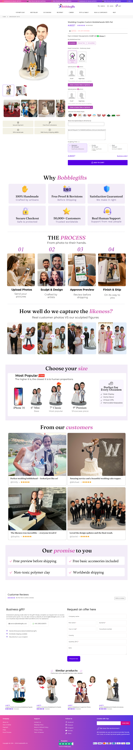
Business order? (122, 156)
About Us (5, 722)
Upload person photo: (75, 67)
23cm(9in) (91, 43)
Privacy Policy (38, 730)
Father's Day (20, 12)
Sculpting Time (79, 142)
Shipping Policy (38, 724)
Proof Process (7, 732)
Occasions (47, 12)
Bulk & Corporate (100, 12)
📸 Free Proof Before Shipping (12, 1)
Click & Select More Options (80, 85)
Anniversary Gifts (14, 16)
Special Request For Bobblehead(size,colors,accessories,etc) (87, 130)
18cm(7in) (81, 43)
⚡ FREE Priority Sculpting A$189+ (37, 1)
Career (71, 12)
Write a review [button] (119, 598)
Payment (5, 727)
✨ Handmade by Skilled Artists (62, 1)
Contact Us (37, 722)
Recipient (60, 12)
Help (114, 12)
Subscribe (125, 723)
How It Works (7, 724)
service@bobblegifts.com (18, 623)
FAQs (4, 730)
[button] (81, 25)
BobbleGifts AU (23, 743)
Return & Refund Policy (41, 727)
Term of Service (39, 732)
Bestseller (34, 12)
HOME (4, 16)
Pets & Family (84, 12)
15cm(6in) (72, 43)
